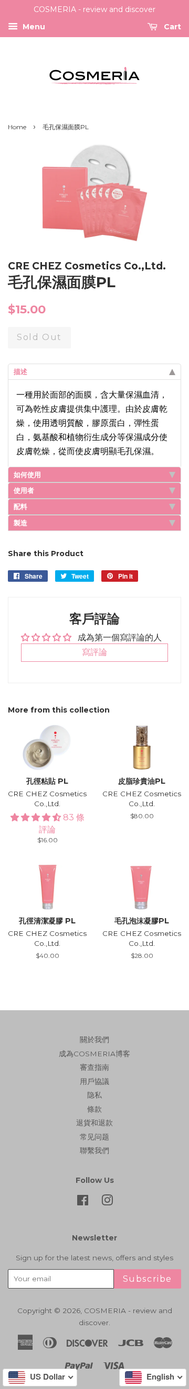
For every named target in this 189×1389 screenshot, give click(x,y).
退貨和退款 (94, 1123)
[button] (36, 817)
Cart (171, 26)
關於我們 (94, 1039)
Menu (32, 26)
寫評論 (94, 652)
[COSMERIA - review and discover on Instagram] (107, 1202)
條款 (94, 1109)
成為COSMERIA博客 (94, 1053)
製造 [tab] (20, 522)
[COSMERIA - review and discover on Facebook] (83, 1202)
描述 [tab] (20, 371)
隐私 (94, 1095)
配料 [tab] (20, 506)
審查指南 (94, 1067)
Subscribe (147, 1279)
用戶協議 (94, 1081)
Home (17, 127)
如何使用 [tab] (27, 474)
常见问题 (94, 1137)
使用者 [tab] (24, 490)
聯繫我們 (94, 1150)
